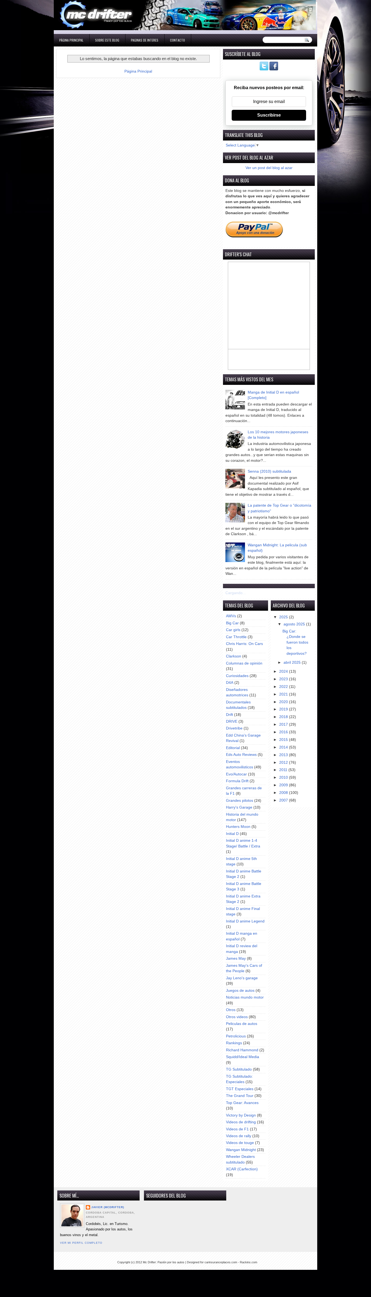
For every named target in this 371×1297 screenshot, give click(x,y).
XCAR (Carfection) (242, 1169)
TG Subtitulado (239, 1069)
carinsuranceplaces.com (221, 1262)
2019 (284, 709)
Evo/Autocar (236, 774)
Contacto (177, 40)
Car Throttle (236, 637)
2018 (284, 717)
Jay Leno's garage (242, 978)
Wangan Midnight (241, 1150)
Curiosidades (237, 676)
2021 (284, 694)
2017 (284, 724)
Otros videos (237, 1017)
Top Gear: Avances (242, 1103)
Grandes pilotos (239, 801)
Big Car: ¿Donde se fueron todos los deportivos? (295, 642)
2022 (284, 687)
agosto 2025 (295, 624)
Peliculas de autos (241, 1024)
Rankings (234, 1043)
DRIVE (231, 721)
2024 (284, 671)
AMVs (231, 616)
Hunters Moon (238, 827)
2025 (284, 617)
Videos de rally (238, 1136)
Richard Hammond (242, 1050)
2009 (284, 785)
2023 (284, 679)
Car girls (233, 630)
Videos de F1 (237, 1129)
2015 (284, 740)
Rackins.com (248, 1262)
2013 (284, 755)
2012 (284, 762)
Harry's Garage (239, 807)
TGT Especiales (239, 1089)
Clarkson (233, 656)
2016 (284, 732)
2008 (284, 793)
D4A (229, 683)
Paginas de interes (144, 40)
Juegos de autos (240, 991)
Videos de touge (240, 1143)
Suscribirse (269, 115)
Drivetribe (234, 728)
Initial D (232, 834)
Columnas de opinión (244, 663)
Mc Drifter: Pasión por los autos (163, 1262)
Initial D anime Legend (245, 921)
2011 (283, 770)
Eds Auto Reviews (241, 755)
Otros (230, 1010)
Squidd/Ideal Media (242, 1057)
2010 (284, 777)
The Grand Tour (239, 1096)
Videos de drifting (241, 1122)
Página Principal (71, 40)
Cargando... (235, 593)
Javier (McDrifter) (107, 1207)
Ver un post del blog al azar (269, 168)
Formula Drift (237, 781)
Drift (229, 715)
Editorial (233, 748)
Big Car (232, 623)
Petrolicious (236, 1036)
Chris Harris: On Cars (244, 644)
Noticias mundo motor (245, 997)
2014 (284, 747)
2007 (284, 800)
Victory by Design (241, 1115)
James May (236, 958)
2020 (284, 702)
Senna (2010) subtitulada (269, 471)
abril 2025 (293, 662)
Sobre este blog (107, 40)
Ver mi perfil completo (81, 1242)
